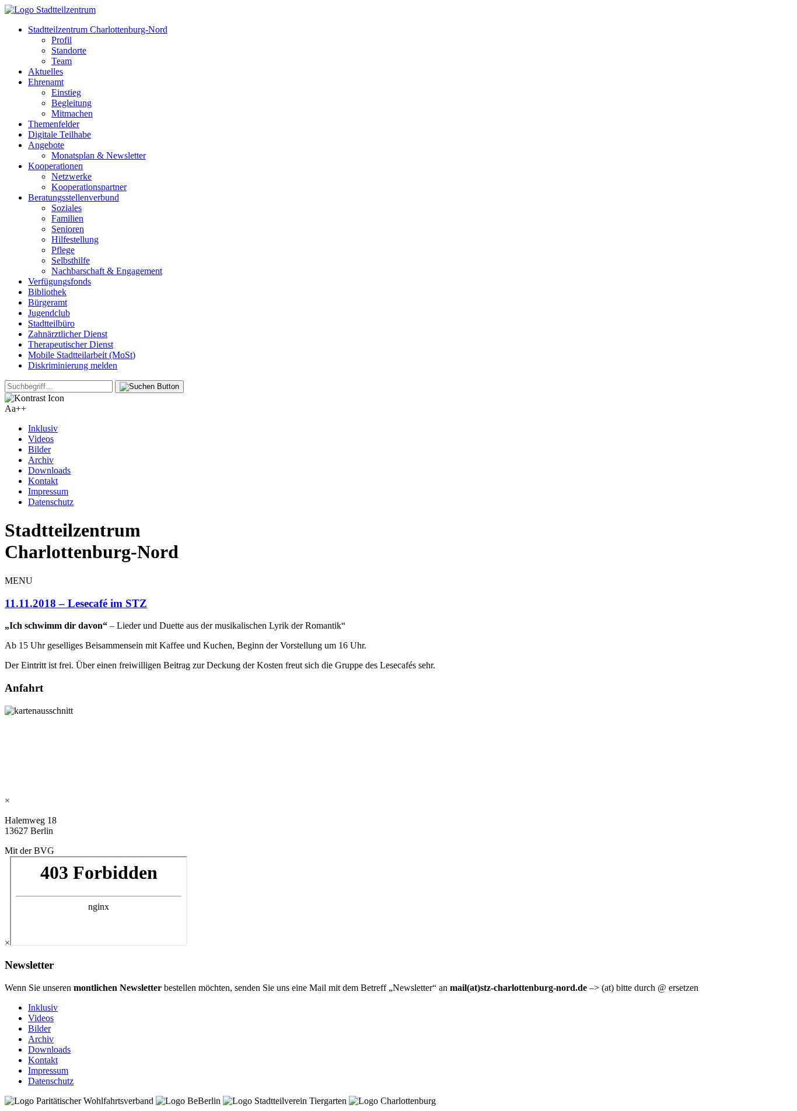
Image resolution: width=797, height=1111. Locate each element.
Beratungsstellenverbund (73, 197)
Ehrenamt (46, 82)
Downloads (49, 470)
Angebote (46, 145)
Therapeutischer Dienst (70, 344)
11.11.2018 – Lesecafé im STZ (76, 603)
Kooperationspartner (89, 187)
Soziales (66, 208)
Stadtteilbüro (51, 323)
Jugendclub (49, 313)
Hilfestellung (75, 239)
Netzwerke (71, 176)
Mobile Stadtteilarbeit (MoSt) (81, 355)
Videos (41, 439)
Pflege (63, 250)
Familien (67, 218)
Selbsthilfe (70, 260)
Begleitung (71, 103)
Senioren (67, 229)
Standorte (68, 50)
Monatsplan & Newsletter (98, 155)
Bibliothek (47, 292)
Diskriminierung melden (72, 365)
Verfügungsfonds (59, 281)
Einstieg (66, 92)
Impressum (48, 491)
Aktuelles (45, 71)
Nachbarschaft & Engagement (106, 271)
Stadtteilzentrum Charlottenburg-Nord (97, 29)
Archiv (41, 460)
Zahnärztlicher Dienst (67, 334)
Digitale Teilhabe (59, 134)
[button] (149, 386)
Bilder (39, 449)
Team (61, 61)
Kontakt (43, 481)
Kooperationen (55, 166)
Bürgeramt (47, 302)
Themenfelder (53, 124)
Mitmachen (72, 113)
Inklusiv (43, 428)
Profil (61, 40)
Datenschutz (51, 502)
